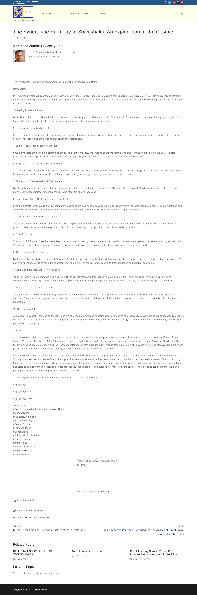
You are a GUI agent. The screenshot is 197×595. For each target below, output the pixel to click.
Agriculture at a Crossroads (88, 551)
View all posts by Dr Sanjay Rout (44, 57)
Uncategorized (35, 510)
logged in (33, 572)
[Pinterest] (182, 2)
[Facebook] (165, 2)
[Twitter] (169, 2)
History (29, 517)
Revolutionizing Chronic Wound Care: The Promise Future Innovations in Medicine (155, 553)
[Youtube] (173, 2)
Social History (41, 517)
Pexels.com (106, 491)
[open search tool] (182, 14)
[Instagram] (178, 2)
